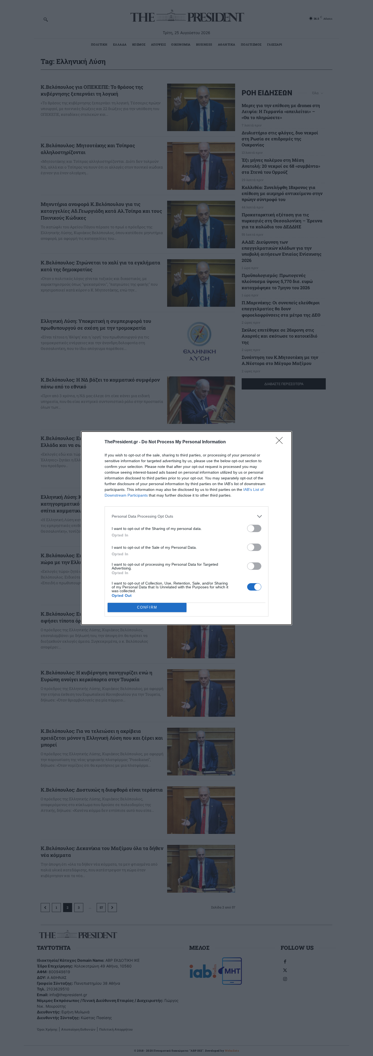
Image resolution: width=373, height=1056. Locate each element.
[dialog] (186, 528)
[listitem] (186, 516)
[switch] (254, 528)
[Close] (281, 442)
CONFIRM (147, 607)
